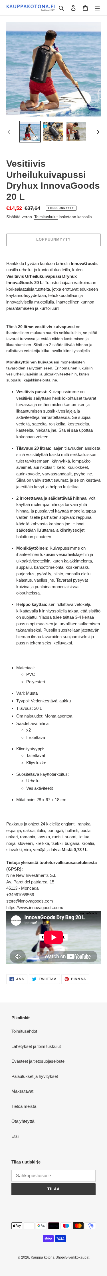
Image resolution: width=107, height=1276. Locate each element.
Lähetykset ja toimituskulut (36, 1046)
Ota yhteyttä (22, 1121)
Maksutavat (22, 1091)
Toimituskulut (46, 216)
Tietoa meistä (23, 1106)
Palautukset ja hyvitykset (34, 1076)
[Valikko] (97, 8)
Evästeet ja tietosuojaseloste (37, 1061)
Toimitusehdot (24, 1031)
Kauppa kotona (42, 1257)
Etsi (15, 1136)
